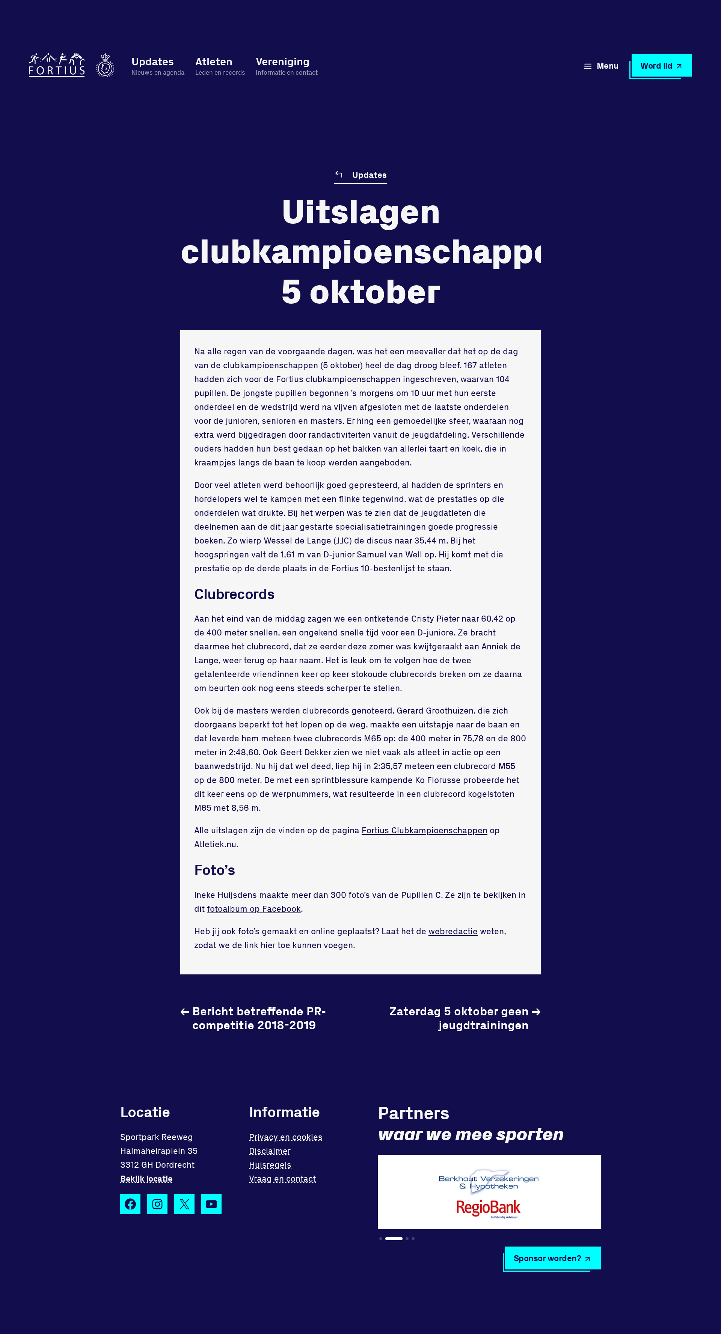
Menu (608, 65)
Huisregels (270, 1164)
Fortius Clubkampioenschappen (424, 830)
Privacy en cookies (286, 1136)
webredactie (453, 931)
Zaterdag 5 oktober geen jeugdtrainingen (465, 1017)
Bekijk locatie (146, 1178)
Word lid (656, 65)
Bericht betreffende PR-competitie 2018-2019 (253, 1017)
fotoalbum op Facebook (254, 908)
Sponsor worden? (547, 1257)
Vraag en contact (282, 1178)
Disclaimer (270, 1150)
